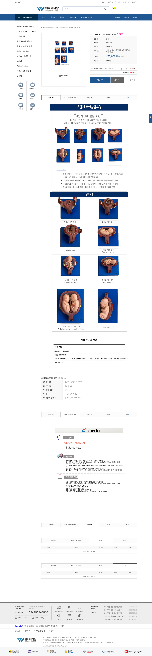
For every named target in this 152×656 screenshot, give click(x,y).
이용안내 (52, 631)
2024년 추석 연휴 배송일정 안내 (113, 616)
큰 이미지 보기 (64, 76)
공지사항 (20, 88)
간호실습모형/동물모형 (24, 56)
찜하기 (132, 80)
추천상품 (63, 17)
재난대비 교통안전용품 (24, 71)
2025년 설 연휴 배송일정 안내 (113, 613)
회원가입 (110, 2)
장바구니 (117, 80)
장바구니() (126, 2)
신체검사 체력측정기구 (24, 51)
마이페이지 (118, 2)
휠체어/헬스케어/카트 (23, 66)
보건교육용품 (21, 36)
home (43, 27)
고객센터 (134, 2)
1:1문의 (21, 109)
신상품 (53, 17)
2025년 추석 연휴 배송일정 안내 (113, 610)
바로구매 (100, 80)
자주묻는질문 (32, 88)
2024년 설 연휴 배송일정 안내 (113, 619)
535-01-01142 (56, 640)
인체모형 (19, 61)
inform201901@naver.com (57, 642)
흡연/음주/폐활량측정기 (24, 41)
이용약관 (27, 631)
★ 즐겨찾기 (18, 2)
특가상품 (73, 17)
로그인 (104, 2)
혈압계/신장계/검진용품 (24, 46)
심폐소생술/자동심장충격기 (25, 26)
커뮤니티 (134, 17)
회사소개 (43, 17)
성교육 (56, 27)
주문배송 (32, 99)
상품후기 (32, 109)
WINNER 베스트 (86, 17)
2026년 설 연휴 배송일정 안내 (113, 607)
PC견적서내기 (116, 17)
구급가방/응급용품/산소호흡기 (26, 31)
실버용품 (19, 76)
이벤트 (20, 99)
